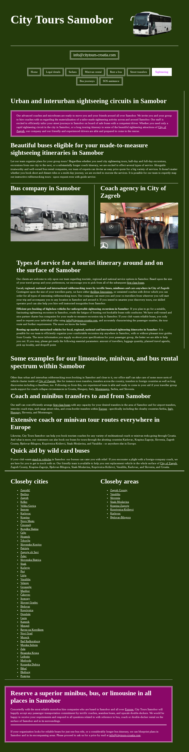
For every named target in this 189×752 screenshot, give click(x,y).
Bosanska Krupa (29, 652)
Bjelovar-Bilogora (120, 517)
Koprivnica (26, 610)
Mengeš (24, 625)
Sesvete (24, 509)
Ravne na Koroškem (32, 629)
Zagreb (24, 497)
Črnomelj (25, 524)
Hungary (15, 412)
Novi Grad (26, 633)
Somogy (25, 598)
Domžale (25, 614)
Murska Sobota (29, 644)
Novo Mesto (27, 521)
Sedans (73, 71)
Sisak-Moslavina (119, 501)
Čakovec (25, 594)
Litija (23, 575)
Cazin (23, 618)
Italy (170, 408)
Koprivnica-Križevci (122, 509)
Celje (23, 532)
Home (34, 71)
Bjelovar (25, 606)
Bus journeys (87, 80)
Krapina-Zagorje (119, 505)
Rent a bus (116, 71)
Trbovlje (25, 540)
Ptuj (22, 571)
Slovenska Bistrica (30, 559)
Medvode (25, 660)
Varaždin (25, 579)
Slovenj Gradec (29, 602)
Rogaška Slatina (29, 528)
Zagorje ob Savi (29, 552)
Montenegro (102, 388)
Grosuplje (26, 586)
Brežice (24, 494)
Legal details (53, 71)
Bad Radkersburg (30, 641)
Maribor (25, 590)
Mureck (24, 637)
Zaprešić (25, 490)
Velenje (24, 582)
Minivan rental (93, 71)
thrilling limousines (101, 291)
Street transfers (138, 71)
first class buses (135, 282)
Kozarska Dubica (30, 664)
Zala (22, 648)
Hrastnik (25, 536)
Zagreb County (118, 490)
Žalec (23, 556)
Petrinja (24, 548)
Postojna (25, 676)
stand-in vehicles (41, 459)
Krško (23, 501)
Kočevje (25, 567)
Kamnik (25, 621)
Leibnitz (25, 656)
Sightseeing (161, 71)
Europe (103, 408)
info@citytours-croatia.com (94, 55)
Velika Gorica (28, 505)
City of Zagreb (47, 381)
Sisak (23, 563)
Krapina (25, 517)
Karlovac (25, 513)
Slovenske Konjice (31, 544)
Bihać (23, 668)
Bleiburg (25, 672)
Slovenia (115, 497)
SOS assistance (111, 80)
